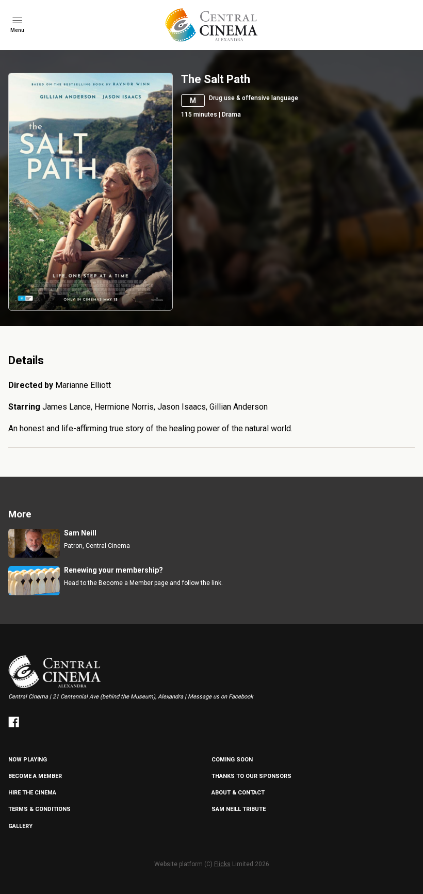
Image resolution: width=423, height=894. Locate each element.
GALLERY (20, 826)
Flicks (222, 864)
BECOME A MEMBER (35, 776)
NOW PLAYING (27, 759)
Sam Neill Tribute (239, 809)
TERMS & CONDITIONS (39, 809)
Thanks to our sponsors (251, 776)
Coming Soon (232, 759)
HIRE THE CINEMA (32, 792)
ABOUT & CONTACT (238, 792)
